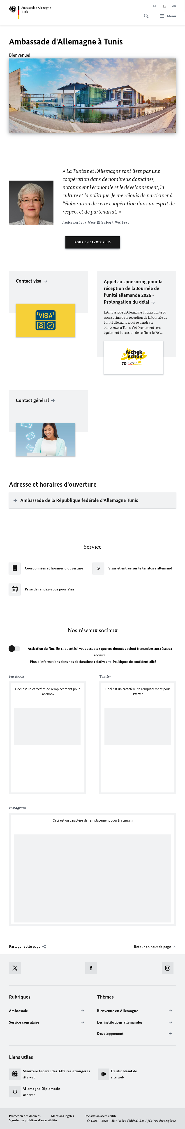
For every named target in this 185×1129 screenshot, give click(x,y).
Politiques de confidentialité (134, 662)
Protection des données (25, 1116)
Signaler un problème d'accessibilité (33, 1120)
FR (164, 6)
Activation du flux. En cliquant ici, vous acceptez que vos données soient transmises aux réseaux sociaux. (100, 651)
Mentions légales (62, 1116)
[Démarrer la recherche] (145, 13)
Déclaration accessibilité (101, 1116)
